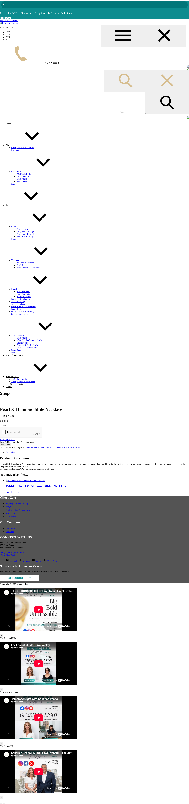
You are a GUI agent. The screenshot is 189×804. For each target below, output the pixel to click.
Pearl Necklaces (32, 447)
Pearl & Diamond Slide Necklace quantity (18, 442)
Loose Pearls (16, 350)
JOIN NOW (5, 18)
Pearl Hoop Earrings (25, 234)
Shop (8, 205)
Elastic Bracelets (24, 296)
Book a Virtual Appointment (18, 510)
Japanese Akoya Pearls (21, 314)
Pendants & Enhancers (21, 299)
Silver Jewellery (18, 304)
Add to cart (5, 445)
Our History (11, 528)
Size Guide (10, 513)
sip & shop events (19, 379)
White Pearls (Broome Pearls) (29, 340)
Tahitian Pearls (23, 176)
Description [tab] (11, 452)
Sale (13, 353)
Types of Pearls (17, 335)
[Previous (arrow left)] (1, 803)
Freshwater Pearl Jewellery (23, 311)
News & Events (12, 376)
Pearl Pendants (47, 447)
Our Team (15, 150)
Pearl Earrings (23, 229)
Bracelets (15, 289)
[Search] (167, 103)
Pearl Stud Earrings (25, 236)
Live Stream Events (14, 384)
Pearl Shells (16, 309)
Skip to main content (9, 20)
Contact (9, 386)
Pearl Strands (22, 265)
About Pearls (16, 171)
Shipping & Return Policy (17, 503)
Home (8, 124)
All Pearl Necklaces (25, 263)
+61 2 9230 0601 (7, 555)
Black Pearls (22, 343)
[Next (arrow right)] (4, 803)
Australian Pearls (24, 174)
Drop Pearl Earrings (25, 231)
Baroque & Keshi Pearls (27, 345)
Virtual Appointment (14, 355)
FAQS (14, 184)
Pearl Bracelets (23, 291)
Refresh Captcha (7, 439)
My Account (11, 516)
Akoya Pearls (22, 181)
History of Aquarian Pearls (22, 147)
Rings (13, 239)
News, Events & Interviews (23, 381)
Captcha (4, 425)
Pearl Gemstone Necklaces (28, 268)
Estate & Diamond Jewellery (23, 306)
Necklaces (15, 260)
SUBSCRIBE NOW (19, 578)
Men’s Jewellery (18, 301)
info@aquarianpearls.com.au (12, 552)
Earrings (14, 226)
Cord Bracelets (23, 294)
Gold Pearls (22, 179)
